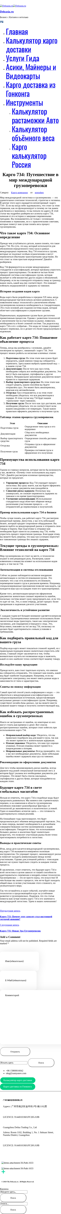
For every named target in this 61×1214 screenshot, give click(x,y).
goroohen (39, 192)
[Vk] (38, 1155)
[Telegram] (22, 1155)
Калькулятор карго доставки (17, 1080)
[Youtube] (6, 1155)
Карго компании (19, 192)
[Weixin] (14, 1155)
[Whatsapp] (30, 1155)
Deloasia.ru (7, 11)
